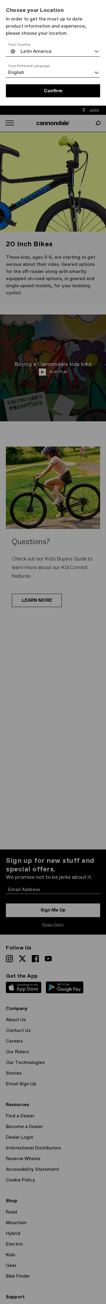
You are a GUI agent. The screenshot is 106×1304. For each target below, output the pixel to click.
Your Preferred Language (29, 66)
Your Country (19, 44)
